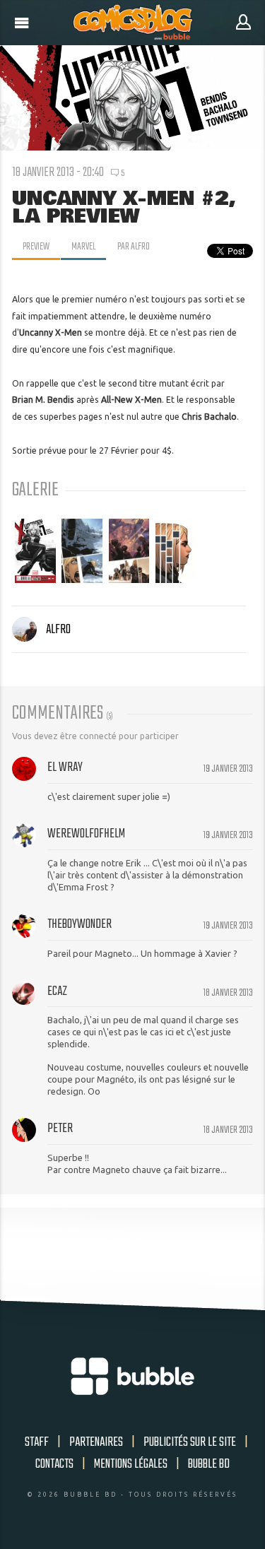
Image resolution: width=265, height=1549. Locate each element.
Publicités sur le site (189, 1442)
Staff (37, 1442)
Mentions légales (130, 1464)
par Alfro (133, 246)
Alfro (58, 629)
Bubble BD (209, 1464)
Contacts (54, 1464)
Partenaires (96, 1442)
